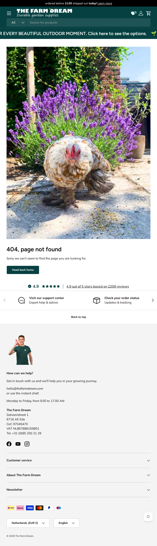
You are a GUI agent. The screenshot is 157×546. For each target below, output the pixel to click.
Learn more (105, 3)
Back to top (78, 316)
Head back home (23, 269)
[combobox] (78, 22)
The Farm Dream (24, 536)
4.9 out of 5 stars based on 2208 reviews (97, 286)
